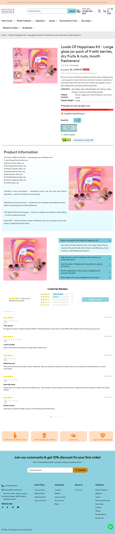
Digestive (98, 493)
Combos (98, 507)
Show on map (7, 504)
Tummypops (12, 530)
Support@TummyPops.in (13, 490)
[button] (66, 65)
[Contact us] (110, 527)
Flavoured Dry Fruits (102, 500)
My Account (59, 500)
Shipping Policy (40, 497)
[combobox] (47, 11)
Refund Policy (40, 493)
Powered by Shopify (24, 530)
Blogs (57, 504)
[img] (8, 318)
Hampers (82, 92)
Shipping (75, 73)
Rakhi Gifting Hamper (95, 92)
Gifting (102, 89)
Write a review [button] (95, 299)
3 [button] (58, 417)
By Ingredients (100, 514)
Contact (58, 490)
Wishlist (57, 493)
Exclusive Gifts (60, 497)
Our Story (78, 490)
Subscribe (81, 470)
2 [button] (54, 417)
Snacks (98, 497)
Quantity (64, 120)
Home (4, 35)
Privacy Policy (40, 490)
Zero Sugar (99, 504)
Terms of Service (41, 500)
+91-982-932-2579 (10, 486)
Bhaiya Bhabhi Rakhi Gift (90, 89)
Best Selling (76, 89)
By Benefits (99, 518)
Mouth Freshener (101, 490)
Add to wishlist (69, 135)
